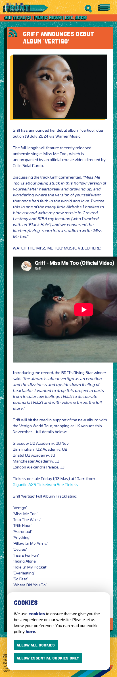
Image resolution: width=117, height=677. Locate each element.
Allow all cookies (36, 645)
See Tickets (67, 484)
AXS (32, 484)
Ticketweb (46, 484)
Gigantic (20, 484)
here (30, 631)
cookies (36, 613)
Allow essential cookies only (48, 658)
